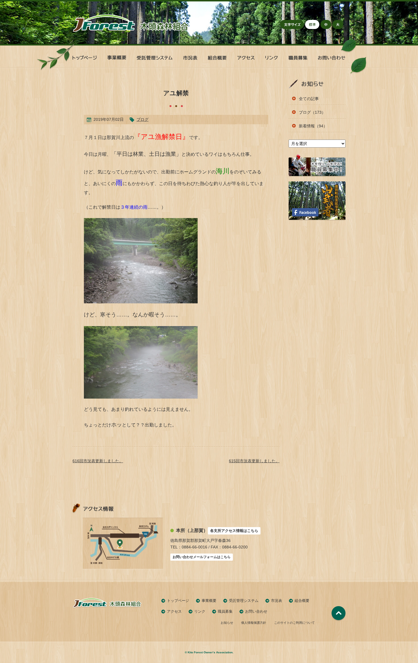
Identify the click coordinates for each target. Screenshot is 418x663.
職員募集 (225, 611)
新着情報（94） (313, 126)
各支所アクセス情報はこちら (234, 531)
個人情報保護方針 (253, 622)
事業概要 (209, 600)
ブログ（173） (312, 112)
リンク (199, 611)
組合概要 (302, 600)
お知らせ (227, 622)
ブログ (142, 119)
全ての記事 (309, 98)
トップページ (178, 600)
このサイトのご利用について (294, 622)
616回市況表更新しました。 (98, 461)
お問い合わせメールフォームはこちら (202, 557)
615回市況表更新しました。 (254, 461)
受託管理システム (243, 600)
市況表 (276, 600)
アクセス (174, 611)
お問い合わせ (256, 611)
